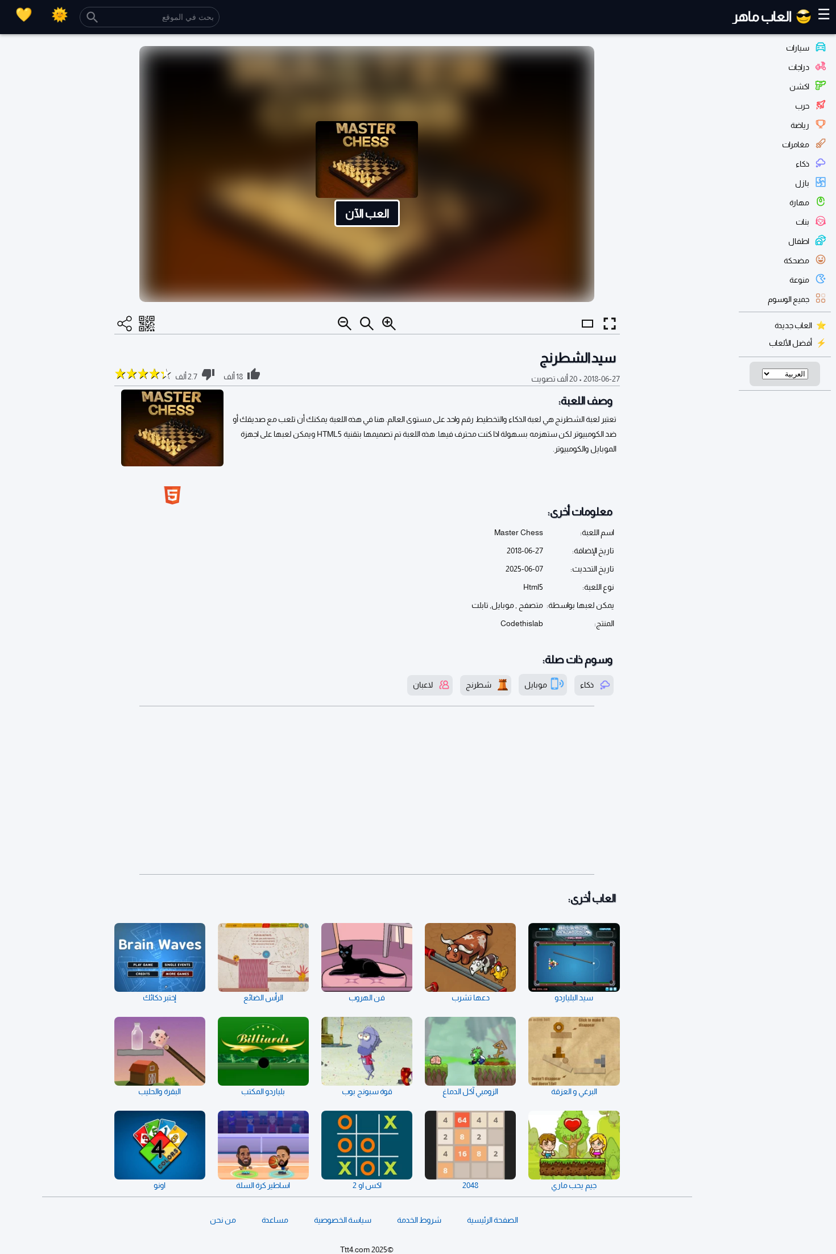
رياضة (800, 125)
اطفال (798, 241)
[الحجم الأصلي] (367, 323)
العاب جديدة (793, 325)
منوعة (799, 279)
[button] (367, 174)
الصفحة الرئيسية (492, 1219)
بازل (802, 183)
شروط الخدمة (419, 1219)
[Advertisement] (367, 790)
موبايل (535, 684)
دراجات (798, 67)
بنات (802, 221)
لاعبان (423, 684)
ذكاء (802, 163)
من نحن (223, 1219)
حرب (802, 105)
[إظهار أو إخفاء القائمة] (587, 333)
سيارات (797, 47)
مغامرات (795, 144)
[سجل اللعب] (23, 14)
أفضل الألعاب (790, 342)
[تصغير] (344, 323)
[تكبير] (389, 323)
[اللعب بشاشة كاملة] (609, 323)
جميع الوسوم (788, 299)
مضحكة (796, 260)
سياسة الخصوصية (342, 1219)
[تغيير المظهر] (59, 14)
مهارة (799, 202)
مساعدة (275, 1219)
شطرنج (478, 684)
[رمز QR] (146, 323)
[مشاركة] (124, 323)
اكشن (799, 86)
